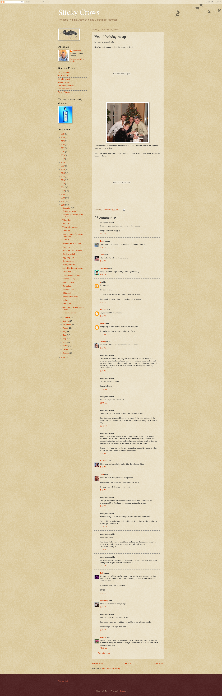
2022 (63, 148)
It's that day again (69, 211)
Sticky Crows (78, 12)
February (66, 349)
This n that (66, 247)
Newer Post (98, 663)
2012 (63, 184)
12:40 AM (103, 550)
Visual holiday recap (69, 227)
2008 (63, 198)
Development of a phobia (71, 243)
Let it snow (66, 304)
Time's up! (66, 231)
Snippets (65, 240)
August (66, 328)
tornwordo (77, 51)
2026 (63, 134)
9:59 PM (103, 506)
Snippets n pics (68, 289)
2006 (63, 205)
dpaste (102, 323)
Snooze (103, 310)
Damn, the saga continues (72, 250)
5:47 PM (103, 467)
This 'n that (66, 220)
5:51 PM (103, 490)
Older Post (158, 663)
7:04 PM (103, 247)
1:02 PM (103, 630)
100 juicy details (64, 72)
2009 (63, 194)
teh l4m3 (103, 461)
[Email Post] (124, 210)
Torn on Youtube (64, 92)
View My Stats (63, 681)
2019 (63, 159)
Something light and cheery (72, 268)
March (65, 346)
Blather (65, 300)
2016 (63, 169)
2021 (63, 152)
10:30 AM (103, 389)
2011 (63, 187)
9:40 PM (103, 607)
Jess (102, 255)
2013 (63, 180)
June (65, 335)
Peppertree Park (64, 82)
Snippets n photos (69, 313)
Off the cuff (66, 293)
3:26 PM (103, 453)
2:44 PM (103, 566)
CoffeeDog (104, 601)
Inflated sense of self (70, 297)
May (65, 339)
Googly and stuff (68, 254)
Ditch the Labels (64, 76)
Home (128, 663)
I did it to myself (68, 282)
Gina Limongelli (64, 79)
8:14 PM (103, 302)
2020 (63, 155)
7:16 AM (103, 348)
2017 (63, 166)
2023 (63, 145)
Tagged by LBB (68, 258)
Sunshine (104, 268)
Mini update (66, 286)
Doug (102, 241)
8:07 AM (103, 371)
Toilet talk (66, 224)
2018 (63, 162)
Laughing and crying (69, 279)
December (67, 208)
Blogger (122, 691)
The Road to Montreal (66, 86)
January (66, 353)
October (66, 321)
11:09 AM (103, 648)
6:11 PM (103, 234)
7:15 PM (103, 261)
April (65, 342)
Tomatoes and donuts (66, 89)
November (67, 317)
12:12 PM (103, 426)
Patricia (103, 637)
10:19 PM (103, 527)
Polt (101, 573)
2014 (63, 177)
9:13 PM (103, 316)
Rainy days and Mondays (71, 275)
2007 (63, 201)
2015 (63, 173)
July (65, 332)
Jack (102, 475)
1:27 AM (103, 334)
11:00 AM (103, 403)
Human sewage (68, 261)
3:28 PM (103, 593)
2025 (63, 137)
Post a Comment (104, 653)
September (67, 324)
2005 (63, 357)
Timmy (103, 342)
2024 (63, 141)
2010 (63, 191)
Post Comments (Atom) (111, 669)
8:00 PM (103, 275)
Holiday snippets (68, 265)
